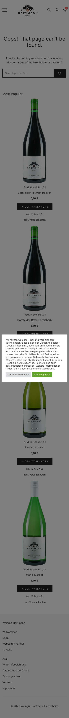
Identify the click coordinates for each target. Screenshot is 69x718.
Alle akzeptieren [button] (42, 374)
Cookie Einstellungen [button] (18, 374)
